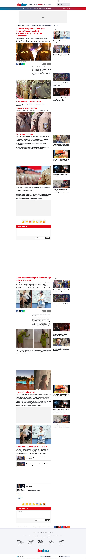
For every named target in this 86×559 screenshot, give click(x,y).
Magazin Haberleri (61, 540)
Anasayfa (19, 25)
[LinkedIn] (22, 64)
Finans (30, 4)
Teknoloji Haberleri (40, 541)
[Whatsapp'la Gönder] (24, 64)
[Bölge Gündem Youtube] (64, 0)
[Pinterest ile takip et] (66, 527)
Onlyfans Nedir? (20, 544)
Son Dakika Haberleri (31, 540)
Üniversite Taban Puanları (52, 544)
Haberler (19, 540)
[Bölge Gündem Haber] (21, 4)
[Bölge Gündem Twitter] (57, 0)
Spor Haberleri (20, 541)
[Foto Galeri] (69, 0)
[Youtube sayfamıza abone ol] (59, 527)
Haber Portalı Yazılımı (21, 556)
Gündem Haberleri (51, 540)
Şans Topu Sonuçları (31, 543)
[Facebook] (17, 64)
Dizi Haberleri (60, 541)
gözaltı (19, 498)
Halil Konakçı (30, 542)
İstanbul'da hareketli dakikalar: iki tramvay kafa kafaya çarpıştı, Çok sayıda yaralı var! (40, 8)
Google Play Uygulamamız (47, 556)
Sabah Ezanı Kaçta (51, 542)
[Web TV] (66, 0)
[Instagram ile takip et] (64, 527)
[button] (45, 64)
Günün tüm (66, 8)
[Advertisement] (23, 72)
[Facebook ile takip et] (55, 527)
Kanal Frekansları (61, 542)
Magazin (50, 4)
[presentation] (17, 8)
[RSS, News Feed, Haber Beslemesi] (68, 527)
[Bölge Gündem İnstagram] (62, 0)
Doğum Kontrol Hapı (31, 544)
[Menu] (58, 4)
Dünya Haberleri (30, 541)
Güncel (35, 4)
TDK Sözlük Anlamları (41, 544)
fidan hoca (20, 494)
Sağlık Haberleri (51, 541)
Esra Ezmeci (20, 543)
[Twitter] (20, 64)
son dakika (19, 489)
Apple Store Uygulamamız (65, 556)
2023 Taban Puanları (61, 544)
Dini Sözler (60, 543)
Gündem (45, 4)
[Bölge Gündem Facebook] (59, 0)
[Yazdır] (43, 64)
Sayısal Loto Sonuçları (41, 543)
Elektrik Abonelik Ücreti (21, 542)
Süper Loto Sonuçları (51, 543)
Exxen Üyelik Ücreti (40, 542)
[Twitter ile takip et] (57, 527)
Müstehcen (20, 495)
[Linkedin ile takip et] (62, 527)
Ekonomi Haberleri (40, 540)
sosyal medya (20, 497)
